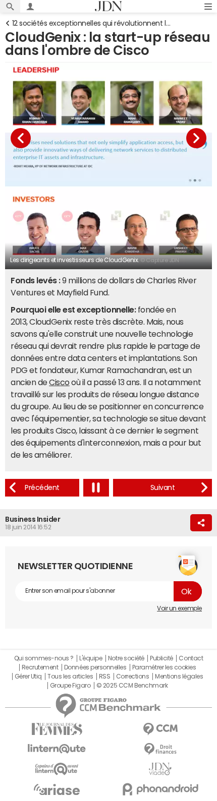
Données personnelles (95, 667)
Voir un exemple (179, 608)
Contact (191, 658)
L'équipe (90, 658)
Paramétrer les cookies (164, 667)
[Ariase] (56, 789)
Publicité (161, 658)
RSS (105, 676)
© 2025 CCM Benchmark (132, 686)
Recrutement (40, 667)
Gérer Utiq (28, 676)
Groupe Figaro (70, 686)
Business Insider (32, 519)
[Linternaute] (56, 749)
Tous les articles (70, 676)
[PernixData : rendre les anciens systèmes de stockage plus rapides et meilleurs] (42, 488)
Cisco (59, 382)
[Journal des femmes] (56, 729)
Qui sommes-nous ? (44, 658)
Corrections (132, 676)
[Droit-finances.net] (160, 749)
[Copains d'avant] (56, 769)
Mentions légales (179, 676)
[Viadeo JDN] (160, 769)
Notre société (126, 658)
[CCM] (160, 729)
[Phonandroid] (160, 789)
